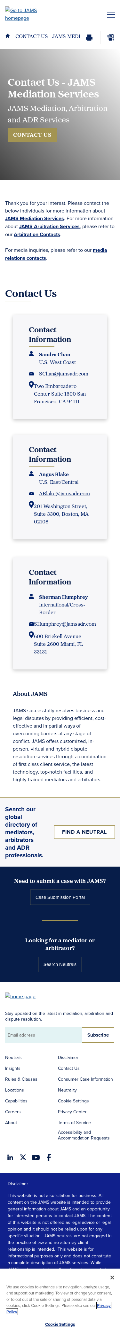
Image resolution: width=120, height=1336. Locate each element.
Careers (13, 1112)
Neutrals (13, 1057)
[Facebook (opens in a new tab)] (49, 1157)
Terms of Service (74, 1122)
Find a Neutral (84, 832)
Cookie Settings (73, 1101)
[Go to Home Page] (23, 995)
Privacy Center (72, 1112)
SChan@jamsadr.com (63, 373)
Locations (14, 1090)
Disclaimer (68, 1057)
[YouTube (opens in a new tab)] (36, 1157)
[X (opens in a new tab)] (23, 1157)
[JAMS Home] (30, 14)
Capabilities (16, 1101)
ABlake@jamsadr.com (64, 493)
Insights (12, 1068)
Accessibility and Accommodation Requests (84, 1135)
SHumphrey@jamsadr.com (65, 624)
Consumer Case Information (85, 1079)
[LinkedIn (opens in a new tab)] (10, 1157)
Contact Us (32, 135)
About (11, 1122)
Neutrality (67, 1090)
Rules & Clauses (21, 1079)
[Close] (112, 1277)
